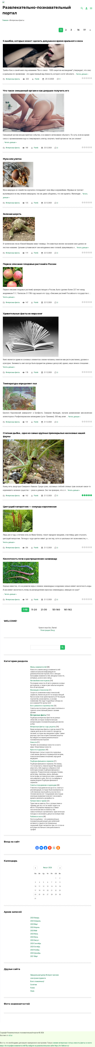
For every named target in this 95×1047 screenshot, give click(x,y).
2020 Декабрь (35, 953)
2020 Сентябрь (35, 943)
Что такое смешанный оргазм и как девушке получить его (36, 90)
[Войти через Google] (54, 848)
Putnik (37, 79)
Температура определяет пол (20, 383)
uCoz (10, 1035)
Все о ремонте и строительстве (41, 706)
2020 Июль (34, 937)
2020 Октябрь (35, 947)
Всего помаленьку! (37, 981)
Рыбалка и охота (36, 817)
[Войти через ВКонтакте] (41, 848)
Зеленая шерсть (12, 214)
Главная (5, 20)
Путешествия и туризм (38, 801)
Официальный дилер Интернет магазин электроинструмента (44, 976)
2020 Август (34, 940)
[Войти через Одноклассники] (58, 848)
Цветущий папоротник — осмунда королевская (30, 506)
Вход (53, 630)
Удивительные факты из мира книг (22, 313)
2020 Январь (34, 918)
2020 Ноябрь (35, 950)
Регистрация (45, 630)
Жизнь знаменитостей (38, 667)
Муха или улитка (12, 159)
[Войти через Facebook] (45, 848)
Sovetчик (33, 985)
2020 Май (33, 931)
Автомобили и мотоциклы (40, 681)
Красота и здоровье (37, 750)
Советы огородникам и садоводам (43, 785)
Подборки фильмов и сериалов (41, 761)
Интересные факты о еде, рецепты (43, 727)
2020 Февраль (35, 921)
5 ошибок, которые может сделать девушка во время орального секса (43, 41)
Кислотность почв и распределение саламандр (30, 558)
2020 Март (34, 924)
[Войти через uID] (37, 848)
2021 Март (34, 956)
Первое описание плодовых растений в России (29, 264)
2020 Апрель (35, 927)
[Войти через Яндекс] (50, 848)
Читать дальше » (82, 74)
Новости (33, 742)
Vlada (32, 991)
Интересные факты (13, 79)
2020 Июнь (34, 934)
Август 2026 (47, 868)
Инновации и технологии (39, 690)
